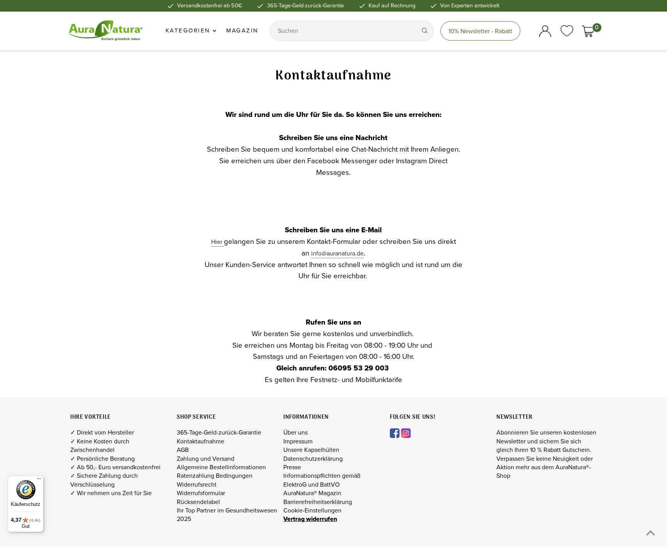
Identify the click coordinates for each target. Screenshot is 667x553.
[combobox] (344, 31)
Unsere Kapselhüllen (311, 449)
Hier (217, 241)
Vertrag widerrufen (310, 518)
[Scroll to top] (650, 532)
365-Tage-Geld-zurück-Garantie (219, 432)
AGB (183, 449)
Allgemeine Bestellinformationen (221, 467)
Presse (292, 467)
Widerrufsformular (201, 493)
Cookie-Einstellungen (312, 510)
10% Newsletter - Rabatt (480, 31)
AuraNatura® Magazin (312, 493)
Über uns (295, 432)
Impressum (298, 441)
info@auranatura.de (337, 253)
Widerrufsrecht (197, 484)
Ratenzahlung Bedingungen (214, 475)
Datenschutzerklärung (313, 458)
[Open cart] (588, 31)
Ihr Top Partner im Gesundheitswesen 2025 (227, 514)
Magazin (242, 30)
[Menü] (39, 480)
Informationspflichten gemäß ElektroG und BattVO (322, 480)
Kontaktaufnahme (200, 441)
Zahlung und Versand (205, 458)
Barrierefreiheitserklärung (317, 501)
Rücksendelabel (198, 501)
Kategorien (189, 30)
